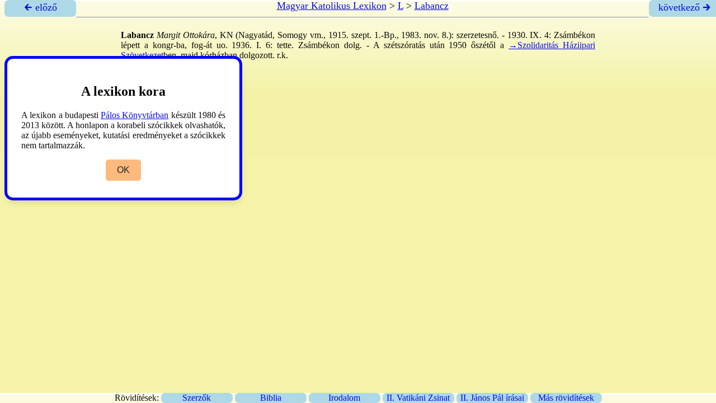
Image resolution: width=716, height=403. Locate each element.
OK (123, 170)
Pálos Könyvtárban (134, 115)
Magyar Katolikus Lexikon (332, 5)
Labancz (431, 5)
